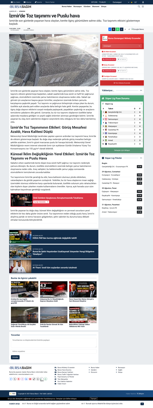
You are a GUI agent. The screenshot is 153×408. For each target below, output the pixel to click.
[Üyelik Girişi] (142, 2)
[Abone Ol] (138, 29)
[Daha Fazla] (121, 29)
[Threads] (38, 379)
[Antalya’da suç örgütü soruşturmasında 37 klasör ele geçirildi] (24, 289)
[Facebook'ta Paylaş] (109, 29)
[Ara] (139, 6)
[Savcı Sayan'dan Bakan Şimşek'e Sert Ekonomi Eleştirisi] (83, 289)
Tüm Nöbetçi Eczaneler (123, 83)
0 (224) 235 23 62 (110, 70)
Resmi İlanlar (50, 2)
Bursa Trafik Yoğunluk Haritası (68, 374)
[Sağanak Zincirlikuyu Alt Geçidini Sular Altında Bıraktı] (24, 315)
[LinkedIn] (26, 379)
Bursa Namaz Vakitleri (65, 372)
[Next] (41, 379)
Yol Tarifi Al (122, 59)
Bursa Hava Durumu (64, 370)
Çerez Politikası (83, 399)
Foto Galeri (16, 2)
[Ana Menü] (143, 6)
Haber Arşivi (62, 384)
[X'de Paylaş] (113, 29)
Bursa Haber (67, 6)
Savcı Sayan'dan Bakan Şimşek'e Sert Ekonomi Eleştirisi (81, 300)
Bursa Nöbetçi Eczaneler (66, 367)
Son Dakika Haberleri (65, 381)
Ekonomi (95, 6)
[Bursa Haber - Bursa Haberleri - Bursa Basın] (20, 6)
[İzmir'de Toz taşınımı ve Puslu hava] (53, 60)
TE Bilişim (140, 394)
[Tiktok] (34, 379)
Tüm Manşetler (63, 379)
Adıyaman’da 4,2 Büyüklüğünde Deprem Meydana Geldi (52, 300)
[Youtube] (30, 379)
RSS (13, 394)
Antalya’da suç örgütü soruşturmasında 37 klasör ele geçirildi (22, 301)
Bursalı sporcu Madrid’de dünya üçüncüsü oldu (104, 404)
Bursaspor (77, 6)
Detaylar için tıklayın (122, 150)
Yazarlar (39, 2)
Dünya (103, 6)
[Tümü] (141, 90)
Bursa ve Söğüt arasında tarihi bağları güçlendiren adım (48, 404)
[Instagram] (22, 379)
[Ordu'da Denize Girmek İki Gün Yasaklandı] (53, 315)
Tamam (94, 399)
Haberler (12, 11)
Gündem (87, 6)
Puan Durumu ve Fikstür (66, 377)
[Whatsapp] (45, 379)
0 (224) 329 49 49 (110, 59)
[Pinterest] (18, 379)
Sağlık (120, 370)
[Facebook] (11, 379)
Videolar (28, 2)
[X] (14, 379)
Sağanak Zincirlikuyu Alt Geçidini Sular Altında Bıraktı (23, 325)
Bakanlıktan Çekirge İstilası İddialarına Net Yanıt (79, 325)
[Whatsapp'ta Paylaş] (117, 29)
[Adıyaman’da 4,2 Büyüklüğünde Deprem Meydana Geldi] (53, 289)
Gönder (15, 357)
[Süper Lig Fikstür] (141, 158)
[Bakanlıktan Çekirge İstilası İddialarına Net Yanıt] (83, 315)
